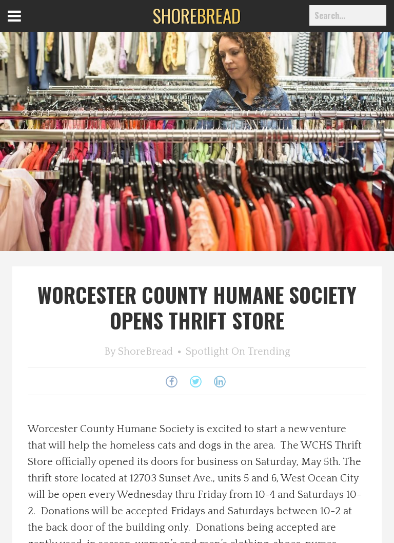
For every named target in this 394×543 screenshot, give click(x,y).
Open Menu (27, 25)
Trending (268, 351)
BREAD (197, 15)
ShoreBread (145, 351)
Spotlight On (215, 351)
